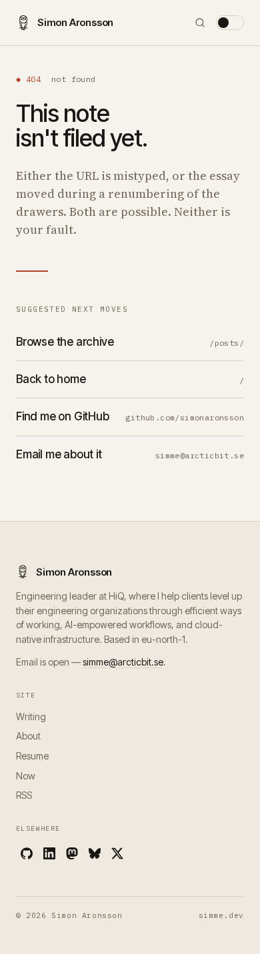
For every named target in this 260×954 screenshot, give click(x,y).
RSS (24, 795)
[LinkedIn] (49, 853)
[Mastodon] (72, 853)
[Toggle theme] (230, 22)
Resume (32, 755)
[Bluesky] (94, 853)
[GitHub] (26, 853)
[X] (117, 853)
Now (25, 775)
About (28, 735)
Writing (31, 716)
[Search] (200, 22)
